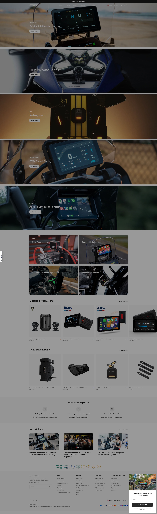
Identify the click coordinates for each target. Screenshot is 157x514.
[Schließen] (153, 476)
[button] (1, 256)
